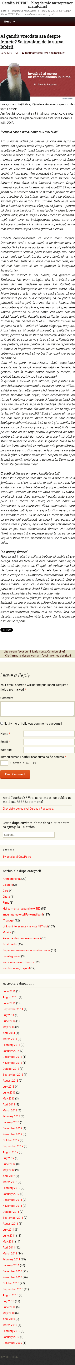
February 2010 (11, 1331)
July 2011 (8, 1229)
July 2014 (8, 1015)
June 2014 (9, 1021)
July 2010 (8, 1301)
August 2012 (10, 1152)
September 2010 (13, 1289)
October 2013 (11, 1068)
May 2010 (9, 1313)
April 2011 (9, 1247)
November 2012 (12, 1134)
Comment (6, 698)
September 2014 (13, 1009)
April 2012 (9, 1176)
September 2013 (13, 1074)
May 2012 (9, 1170)
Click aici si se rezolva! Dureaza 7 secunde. (28, 808)
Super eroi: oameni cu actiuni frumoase (26, 950)
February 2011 (11, 1259)
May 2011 (9, 1241)
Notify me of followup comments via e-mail (33, 723)
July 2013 (8, 1086)
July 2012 (8, 1158)
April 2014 (9, 1033)
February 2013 (11, 1116)
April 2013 (9, 1104)
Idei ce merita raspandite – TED (22, 908)
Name (5, 734)
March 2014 (10, 1038)
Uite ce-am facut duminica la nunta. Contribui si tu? (32, 651)
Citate (6, 896)
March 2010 (10, 1325)
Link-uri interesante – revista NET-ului (25, 926)
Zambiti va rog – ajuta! (16, 968)
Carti (5, 890)
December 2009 (12, 1342)
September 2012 (13, 1146)
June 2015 (9, 1003)
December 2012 (12, 1128)
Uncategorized (12, 956)
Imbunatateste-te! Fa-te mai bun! (45, 52)
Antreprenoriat (12, 878)
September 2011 (13, 1217)
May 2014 (9, 1027)
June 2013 (9, 1092)
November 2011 (12, 1205)
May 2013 (9, 1098)
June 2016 (9, 991)
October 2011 (11, 1211)
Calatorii (8, 884)
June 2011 (9, 1235)
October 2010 (11, 1283)
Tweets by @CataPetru (17, 856)
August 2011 (10, 1223)
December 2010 (12, 1271)
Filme (6, 902)
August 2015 (10, 997)
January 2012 (11, 1193)
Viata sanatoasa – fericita (18, 962)
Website (6, 750)
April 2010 (9, 1319)
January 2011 (11, 1265)
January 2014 (11, 1050)
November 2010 (12, 1277)
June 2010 (9, 1307)
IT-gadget (8, 920)
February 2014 (11, 1044)
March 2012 (10, 1182)
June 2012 (9, 1164)
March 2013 (10, 1110)
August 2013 (10, 1080)
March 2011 (10, 1253)
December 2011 (12, 1199)
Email (5, 742)
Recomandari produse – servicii (22, 938)
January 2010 (11, 1336)
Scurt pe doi (10, 944)
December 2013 (12, 1056)
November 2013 (12, 1062)
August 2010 (10, 1295)
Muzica (7, 932)
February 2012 (11, 1187)
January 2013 (11, 1122)
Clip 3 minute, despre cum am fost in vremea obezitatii (40, 655)
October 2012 (11, 1140)
